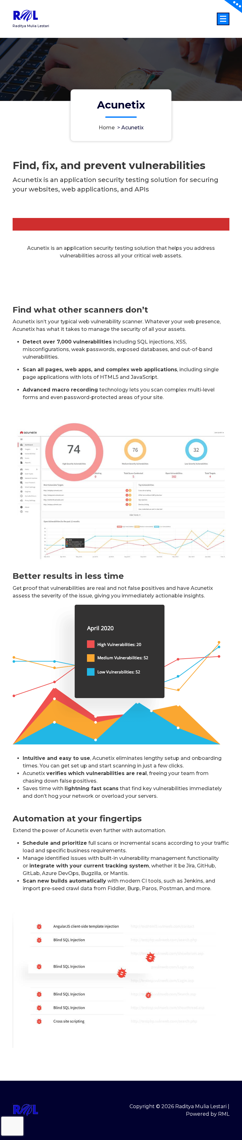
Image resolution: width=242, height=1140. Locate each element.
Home (107, 128)
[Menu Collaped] (223, 19)
